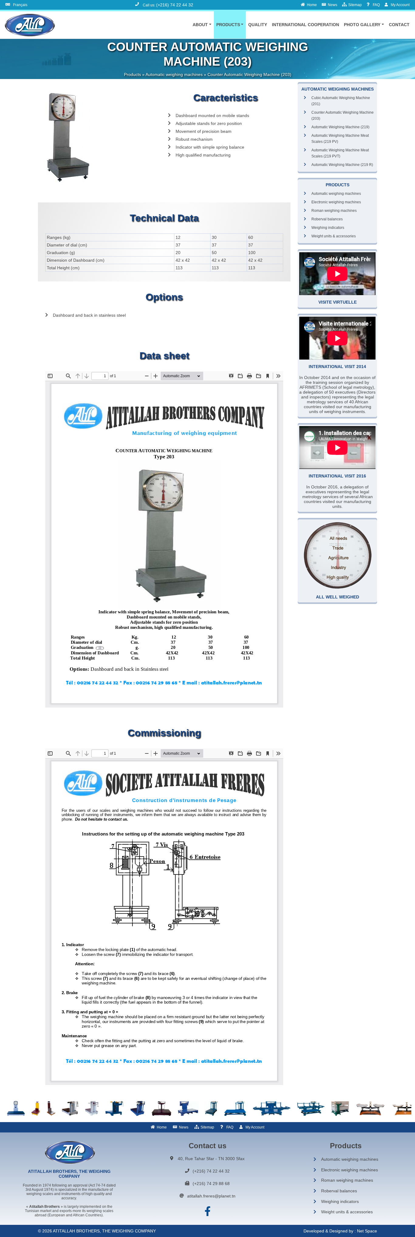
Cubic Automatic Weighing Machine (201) (340, 101)
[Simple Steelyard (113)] (70, 1108)
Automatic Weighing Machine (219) (340, 127)
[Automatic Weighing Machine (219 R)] (16, 1108)
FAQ (229, 1127)
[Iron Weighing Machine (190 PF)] (271, 1108)
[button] (202, 24)
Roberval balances (327, 219)
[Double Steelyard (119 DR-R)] (137, 1108)
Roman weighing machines (334, 210)
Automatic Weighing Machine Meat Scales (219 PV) (340, 138)
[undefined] (101, 137)
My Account (254, 1127)
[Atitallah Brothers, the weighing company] (29, 25)
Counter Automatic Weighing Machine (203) (342, 115)
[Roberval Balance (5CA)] (370, 1108)
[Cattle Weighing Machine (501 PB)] (340, 1108)
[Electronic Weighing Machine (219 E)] (51, 1108)
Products (132, 74)
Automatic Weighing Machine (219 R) (342, 165)
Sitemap (207, 1127)
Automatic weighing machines (174, 74)
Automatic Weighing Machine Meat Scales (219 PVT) (340, 153)
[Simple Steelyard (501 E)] (114, 1108)
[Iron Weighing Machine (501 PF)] (311, 1108)
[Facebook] (207, 1211)
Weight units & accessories (333, 236)
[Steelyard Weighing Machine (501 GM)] (235, 1108)
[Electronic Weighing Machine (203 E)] (35, 1108)
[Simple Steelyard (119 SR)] (92, 1108)
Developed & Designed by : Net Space (340, 1230)
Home (162, 1127)
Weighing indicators (327, 228)
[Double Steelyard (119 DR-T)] (161, 1108)
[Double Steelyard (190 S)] (188, 1108)
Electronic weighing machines (336, 202)
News (183, 1127)
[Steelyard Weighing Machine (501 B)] (211, 1108)
